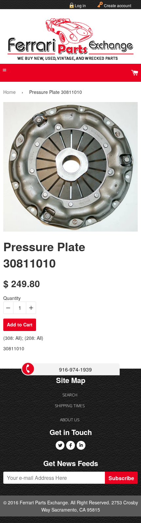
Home (9, 92)
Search (69, 395)
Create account (117, 5)
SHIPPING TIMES (70, 406)
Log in (80, 5)
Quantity (12, 298)
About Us (69, 420)
